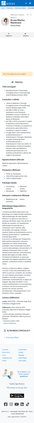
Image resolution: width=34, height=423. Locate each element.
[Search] (26, 3)
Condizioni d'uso (7, 358)
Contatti (20, 352)
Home (3, 8)
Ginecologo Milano (12, 337)
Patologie (21, 355)
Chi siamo (5, 349)
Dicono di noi (6, 352)
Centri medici (22, 360)
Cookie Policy (22, 349)
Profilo (26, 36)
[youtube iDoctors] (16, 404)
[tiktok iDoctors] (27, 404)
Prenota (9, 36)
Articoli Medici (22, 358)
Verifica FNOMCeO (9, 323)
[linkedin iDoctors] (22, 404)
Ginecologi (10, 8)
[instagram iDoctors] (11, 404)
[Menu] (30, 3)
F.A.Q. (4, 355)
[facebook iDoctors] (5, 404)
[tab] (9, 34)
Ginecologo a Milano (20, 8)
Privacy (4, 360)
